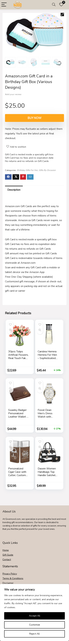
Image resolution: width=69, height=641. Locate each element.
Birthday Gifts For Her (27, 170)
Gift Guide (8, 554)
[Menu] (4, 4)
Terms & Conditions (13, 578)
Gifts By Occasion (47, 170)
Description (13, 189)
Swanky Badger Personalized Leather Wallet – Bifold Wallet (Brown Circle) (18, 416)
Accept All (34, 615)
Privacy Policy (10, 573)
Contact (7, 559)
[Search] (54, 4)
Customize (34, 624)
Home (6, 550)
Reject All (34, 633)
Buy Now (35, 118)
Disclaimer (8, 583)
